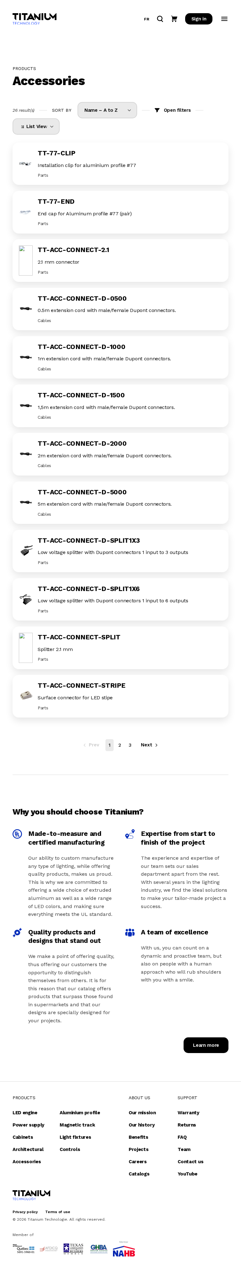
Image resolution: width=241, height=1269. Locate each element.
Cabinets (23, 1137)
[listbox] (107, 110)
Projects (138, 1149)
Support (187, 1097)
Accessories (27, 1161)
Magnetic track (77, 1125)
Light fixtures (75, 1137)
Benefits (138, 1137)
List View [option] (35, 126)
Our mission (142, 1113)
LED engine (25, 1113)
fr (146, 19)
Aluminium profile (80, 1113)
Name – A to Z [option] (101, 110)
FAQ (182, 1137)
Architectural (28, 1149)
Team (184, 1149)
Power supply (28, 1125)
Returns (187, 1125)
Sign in (198, 19)
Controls (70, 1149)
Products (24, 1097)
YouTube (187, 1174)
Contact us (190, 1161)
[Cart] (174, 19)
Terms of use (57, 1212)
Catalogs (139, 1174)
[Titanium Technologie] (34, 19)
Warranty (188, 1113)
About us (139, 1097)
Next (146, 745)
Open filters (177, 110)
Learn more (206, 1045)
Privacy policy (25, 1212)
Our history (141, 1125)
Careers (138, 1161)
